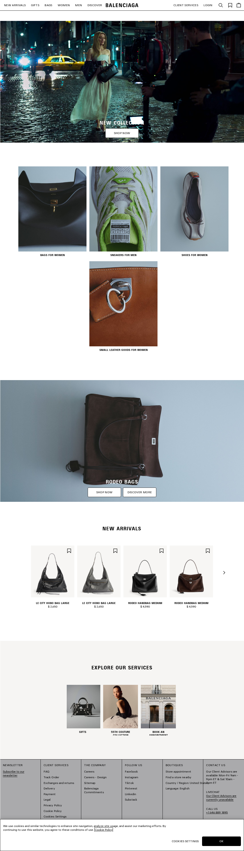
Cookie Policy (53, 811)
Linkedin (130, 794)
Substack (131, 799)
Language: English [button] (177, 788)
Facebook (131, 771)
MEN (78, 5)
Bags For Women (52, 255)
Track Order (51, 777)
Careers (89, 771)
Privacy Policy (53, 805)
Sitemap (89, 783)
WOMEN (64, 5)
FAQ (46, 771)
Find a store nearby (178, 777)
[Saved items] (230, 5)
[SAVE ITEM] (69, 550)
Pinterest (131, 788)
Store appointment (178, 771)
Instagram (131, 777)
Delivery (49, 788)
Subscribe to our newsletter (13, 773)
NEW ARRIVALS (15, 5)
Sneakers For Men (123, 255)
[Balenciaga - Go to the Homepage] (122, 5)
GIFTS (35, 5)
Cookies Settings (55, 816)
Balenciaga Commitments (94, 790)
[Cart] (238, 5)
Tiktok (129, 783)
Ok (221, 841)
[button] (224, 572)
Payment (50, 794)
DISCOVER (94, 5)
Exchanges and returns (59, 783)
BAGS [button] (48, 5)
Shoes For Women (195, 255)
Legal (47, 799)
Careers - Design (95, 777)
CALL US (217, 810)
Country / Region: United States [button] (187, 783)
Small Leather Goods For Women (123, 350)
